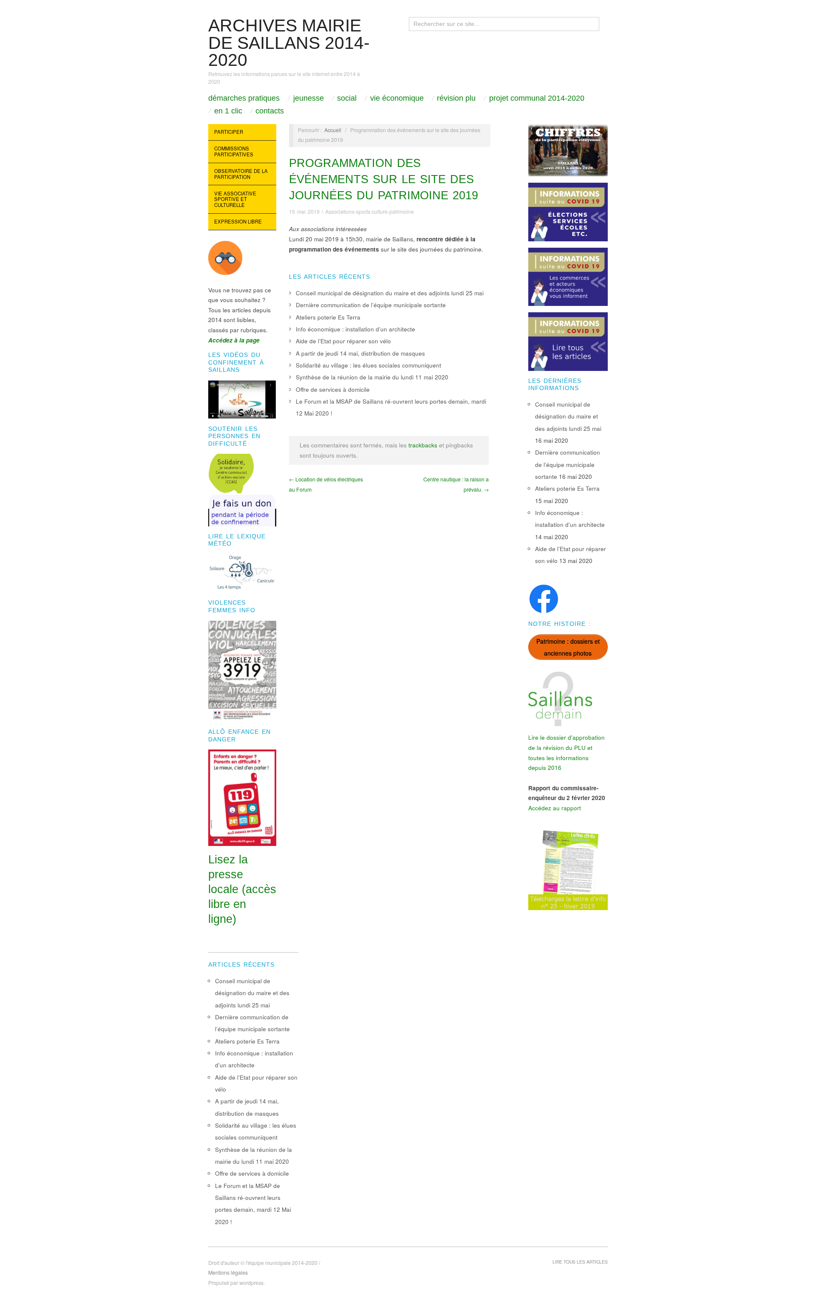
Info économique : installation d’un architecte (355, 329)
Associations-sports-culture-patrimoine (369, 211)
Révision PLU (456, 98)
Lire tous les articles (580, 1262)
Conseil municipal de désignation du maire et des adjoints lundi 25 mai (390, 293)
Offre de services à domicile (333, 389)
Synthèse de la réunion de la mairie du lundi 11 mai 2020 (372, 377)
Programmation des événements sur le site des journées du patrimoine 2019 (383, 179)
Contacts (269, 111)
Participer (228, 131)
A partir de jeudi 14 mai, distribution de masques (360, 353)
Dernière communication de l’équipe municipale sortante (371, 305)
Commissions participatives (233, 151)
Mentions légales (228, 1272)
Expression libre (238, 221)
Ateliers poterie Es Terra (328, 317)
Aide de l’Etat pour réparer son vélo (343, 341)
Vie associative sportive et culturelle (235, 199)
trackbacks (422, 445)
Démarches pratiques (244, 98)
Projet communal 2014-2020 (536, 98)
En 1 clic (228, 111)
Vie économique (397, 98)
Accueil (332, 130)
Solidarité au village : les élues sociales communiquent (368, 365)
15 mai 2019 (304, 211)
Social (347, 98)
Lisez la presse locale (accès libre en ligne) (242, 889)
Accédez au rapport (554, 808)
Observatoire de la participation (241, 173)
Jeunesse (308, 98)
